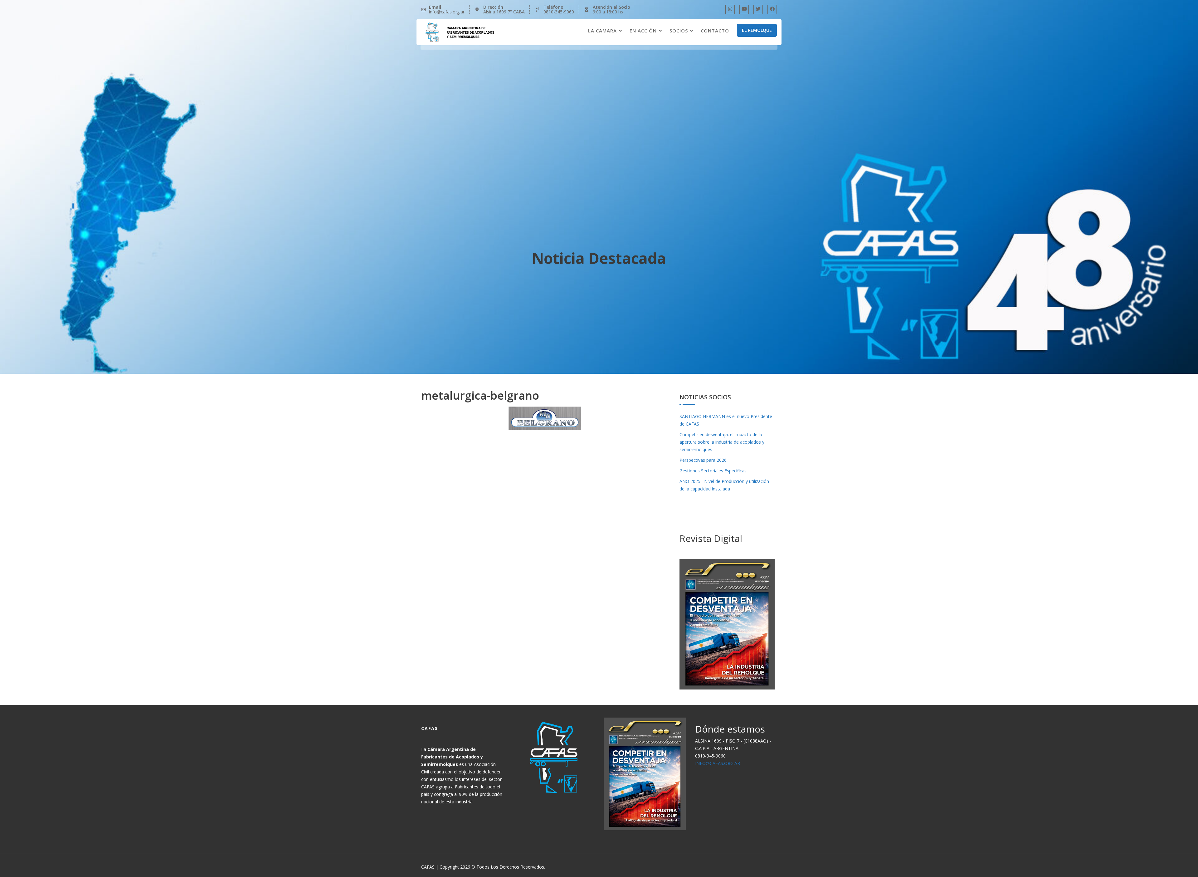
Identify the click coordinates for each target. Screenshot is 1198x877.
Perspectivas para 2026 (703, 460)
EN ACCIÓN (643, 30)
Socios (679, 30)
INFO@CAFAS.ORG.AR (717, 763)
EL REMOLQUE (757, 30)
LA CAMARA (602, 30)
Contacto (715, 30)
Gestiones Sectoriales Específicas (713, 471)
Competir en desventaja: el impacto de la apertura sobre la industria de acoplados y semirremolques (721, 441)
